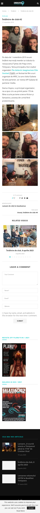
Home (4, 11)
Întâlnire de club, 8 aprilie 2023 (20, 250)
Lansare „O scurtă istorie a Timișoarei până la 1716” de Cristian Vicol (26, 447)
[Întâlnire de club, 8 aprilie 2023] (20, 236)
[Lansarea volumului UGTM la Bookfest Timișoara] (9, 478)
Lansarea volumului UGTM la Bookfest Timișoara (27, 478)
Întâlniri (13, 11)
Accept (31, 508)
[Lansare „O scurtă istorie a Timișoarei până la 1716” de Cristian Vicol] (9, 447)
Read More (21, 511)
